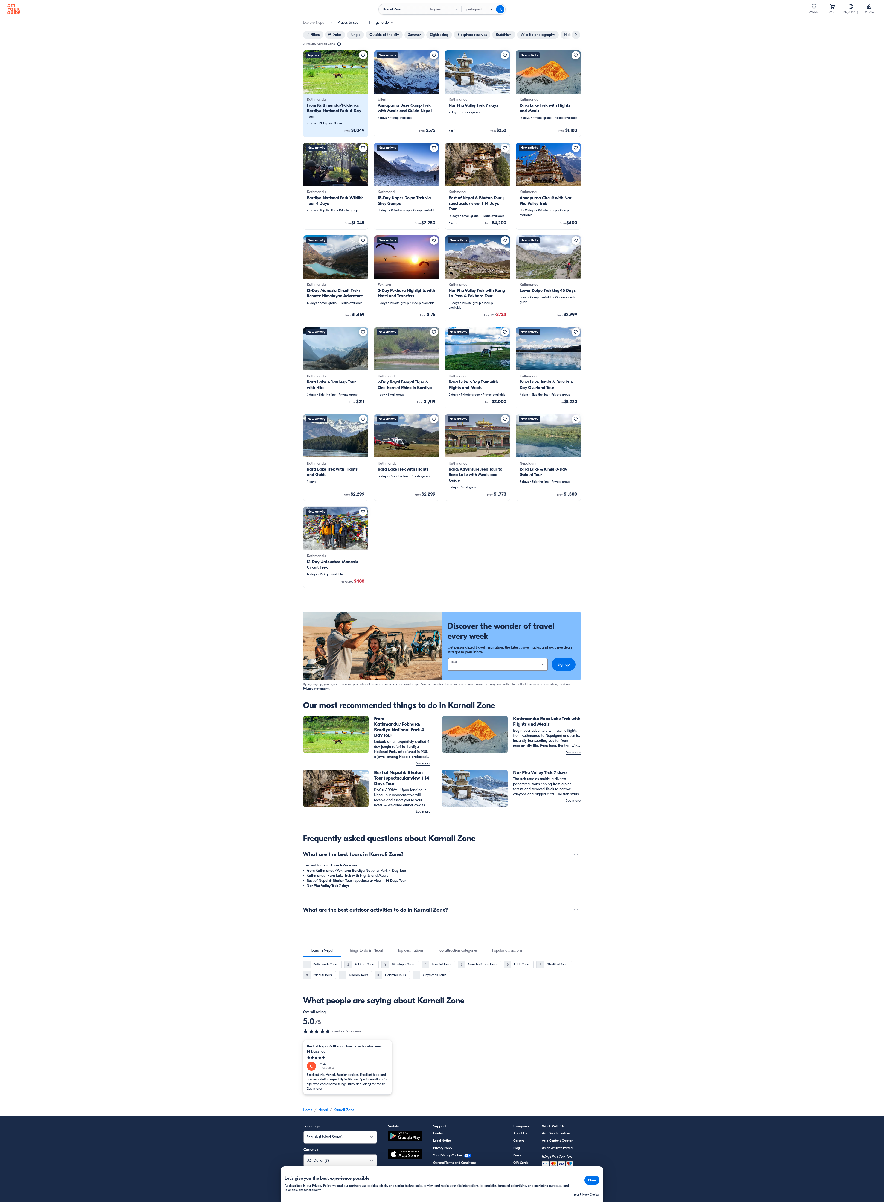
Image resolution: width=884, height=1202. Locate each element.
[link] (335, 93)
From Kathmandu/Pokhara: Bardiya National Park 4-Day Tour (356, 871)
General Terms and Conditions (454, 1163)
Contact (439, 1133)
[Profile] (869, 6)
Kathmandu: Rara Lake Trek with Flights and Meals (347, 876)
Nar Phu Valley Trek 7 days (328, 886)
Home (307, 1110)
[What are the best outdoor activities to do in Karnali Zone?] (576, 910)
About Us (520, 1133)
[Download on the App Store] (405, 1154)
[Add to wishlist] (363, 55)
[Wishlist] (814, 6)
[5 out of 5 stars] (317, 1031)
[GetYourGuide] (13, 9)
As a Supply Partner (556, 1133)
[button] (335, 93)
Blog (516, 1148)
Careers (518, 1141)
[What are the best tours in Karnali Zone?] (576, 854)
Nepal (323, 1110)
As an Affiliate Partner (557, 1148)
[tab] (322, 950)
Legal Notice (442, 1141)
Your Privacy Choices (448, 1155)
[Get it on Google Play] (405, 1137)
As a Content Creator (557, 1141)
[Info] (339, 44)
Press (517, 1155)
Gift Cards (520, 1163)
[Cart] (832, 6)
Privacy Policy (442, 1148)
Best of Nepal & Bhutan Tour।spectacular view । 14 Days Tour (356, 881)
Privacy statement (316, 689)
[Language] (851, 6)
